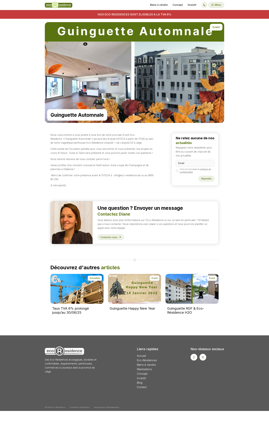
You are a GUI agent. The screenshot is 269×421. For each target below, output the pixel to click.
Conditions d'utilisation (79, 407)
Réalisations (144, 369)
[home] (58, 5)
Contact (142, 387)
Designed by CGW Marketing (106, 407)
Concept (178, 4)
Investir (192, 4)
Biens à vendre (159, 4)
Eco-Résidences (147, 360)
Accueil (141, 355)
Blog (139, 382)
